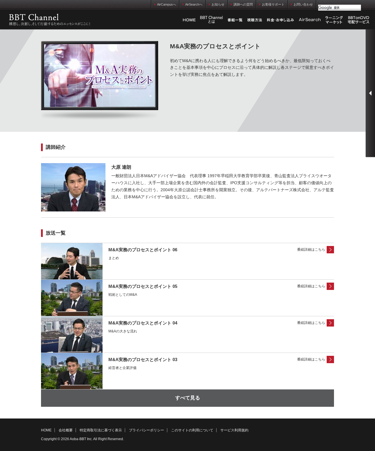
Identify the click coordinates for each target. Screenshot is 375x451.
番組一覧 (235, 20)
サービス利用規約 (234, 430)
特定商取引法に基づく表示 (101, 430)
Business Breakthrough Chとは (211, 20)
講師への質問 (243, 4)
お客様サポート (273, 4)
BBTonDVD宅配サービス (359, 20)
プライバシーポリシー (146, 430)
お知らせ (218, 4)
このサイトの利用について (192, 430)
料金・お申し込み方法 (280, 20)
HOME (189, 20)
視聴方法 (254, 20)
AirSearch (310, 20)
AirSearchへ (193, 4)
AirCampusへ (166, 4)
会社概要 (66, 430)
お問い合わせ (303, 4)
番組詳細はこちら (311, 249)
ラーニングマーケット (334, 20)
